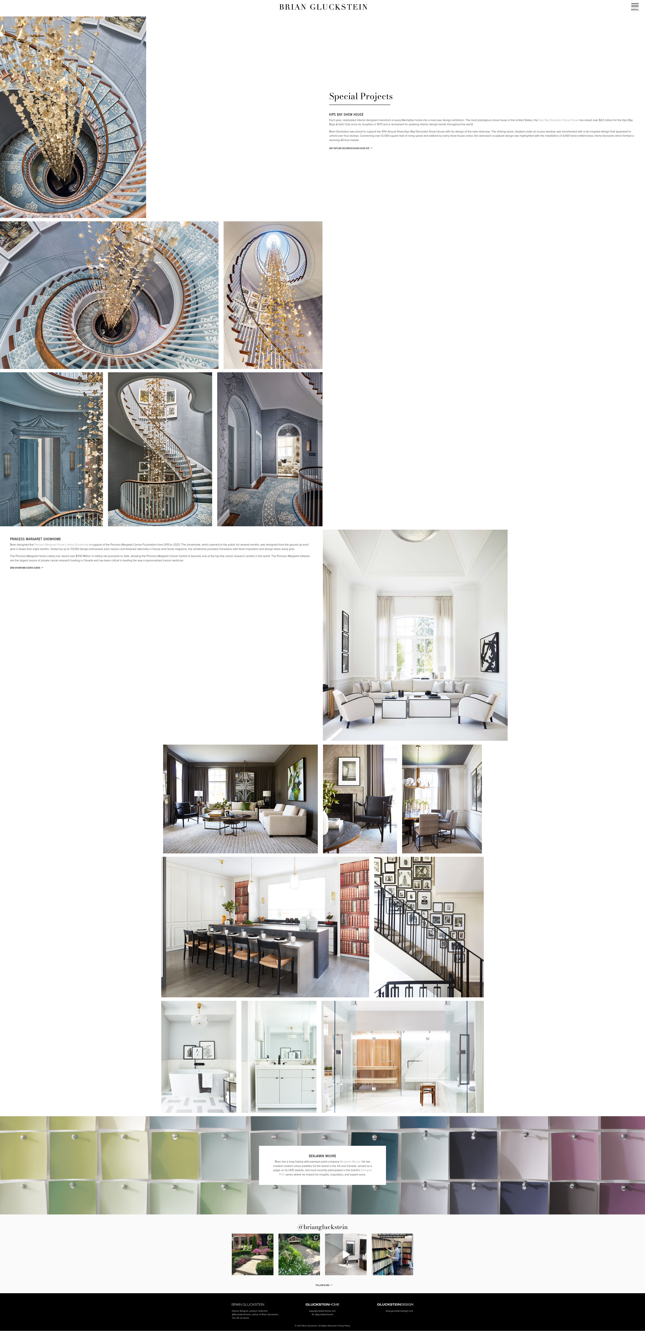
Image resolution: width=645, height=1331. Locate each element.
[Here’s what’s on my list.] (346, 1254)
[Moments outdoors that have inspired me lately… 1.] (299, 1254)
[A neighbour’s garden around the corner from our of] (252, 1254)
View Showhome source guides (25, 567)
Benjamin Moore (350, 1161)
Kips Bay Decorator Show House (559, 120)
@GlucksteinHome (241, 1314)
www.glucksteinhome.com (322, 1310)
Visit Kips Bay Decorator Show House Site (349, 148)
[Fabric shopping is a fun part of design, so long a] (392, 1254)
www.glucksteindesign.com (399, 1310)
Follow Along (323, 1285)
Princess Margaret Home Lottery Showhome (61, 544)
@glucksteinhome (324, 1314)
